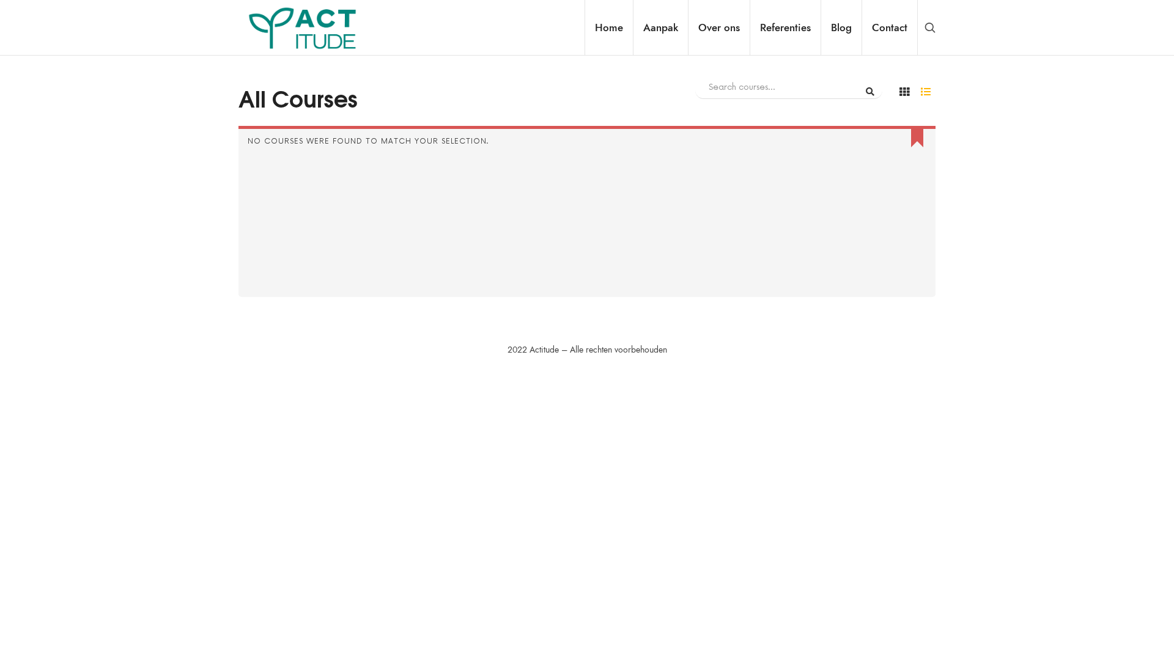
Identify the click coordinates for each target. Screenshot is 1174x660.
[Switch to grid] (904, 91)
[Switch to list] (926, 91)
